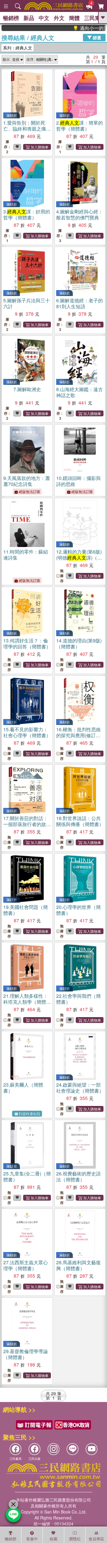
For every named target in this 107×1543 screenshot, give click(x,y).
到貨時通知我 (29, 1113)
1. (24, 128)
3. (26, 214)
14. (79, 643)
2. (79, 125)
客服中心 (32, 1539)
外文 (59, 18)
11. (25, 554)
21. (25, 1001)
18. (80, 821)
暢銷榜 (11, 18)
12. (79, 557)
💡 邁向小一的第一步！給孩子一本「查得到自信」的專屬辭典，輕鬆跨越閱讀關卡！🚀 (82, 28)
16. (79, 735)
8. (79, 392)
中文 (44, 18)
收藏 (53, 1539)
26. (78, 1176)
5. (26, 303)
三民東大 (95, 18)
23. (23, 1087)
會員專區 (96, 1539)
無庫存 (62, 575)
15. (27, 732)
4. (79, 214)
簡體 (74, 18)
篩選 (96, 37)
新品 (28, 18)
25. (27, 1176)
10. (78, 481)
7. (27, 389)
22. (78, 998)
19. (25, 910)
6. (79, 303)
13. (27, 643)
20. (78, 910)
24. (80, 1087)
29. (25, 1354)
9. (26, 481)
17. (27, 824)
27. (25, 1265)
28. (78, 1265)
